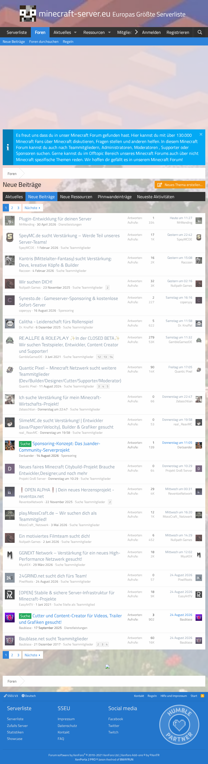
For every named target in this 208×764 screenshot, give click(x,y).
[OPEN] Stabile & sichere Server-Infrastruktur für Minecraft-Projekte (67, 596)
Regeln (68, 41)
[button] (75, 32)
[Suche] (199, 32)
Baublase (25, 627)
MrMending (26, 224)
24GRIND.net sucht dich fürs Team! (53, 575)
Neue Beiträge (14, 41)
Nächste (31, 207)
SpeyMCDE (26, 247)
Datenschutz (67, 725)
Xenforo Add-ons (140, 755)
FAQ (61, 738)
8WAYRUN (126, 759)
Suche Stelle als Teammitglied (74, 604)
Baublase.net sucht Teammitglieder (53, 638)
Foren (40, 32)
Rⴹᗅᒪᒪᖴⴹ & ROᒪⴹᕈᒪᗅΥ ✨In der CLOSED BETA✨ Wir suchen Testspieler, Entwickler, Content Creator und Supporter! (69, 345)
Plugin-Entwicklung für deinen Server (55, 218)
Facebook (115, 718)
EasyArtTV (26, 604)
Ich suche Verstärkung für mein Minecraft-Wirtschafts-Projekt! (60, 400)
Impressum (66, 718)
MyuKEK (25, 564)
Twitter (113, 725)
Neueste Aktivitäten (155, 196)
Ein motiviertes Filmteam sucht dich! (54, 536)
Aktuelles (62, 32)
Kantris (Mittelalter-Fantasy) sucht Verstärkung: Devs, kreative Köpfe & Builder (65, 262)
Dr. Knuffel (26, 327)
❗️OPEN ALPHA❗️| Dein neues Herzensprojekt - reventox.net (66, 493)
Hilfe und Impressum (174, 695)
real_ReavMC (28, 432)
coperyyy (25, 310)
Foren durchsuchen (43, 41)
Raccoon (24, 270)
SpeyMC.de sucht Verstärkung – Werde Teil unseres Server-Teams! (69, 239)
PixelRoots (26, 581)
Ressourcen (94, 32)
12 (99, 357)
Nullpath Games (30, 287)
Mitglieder (126, 32)
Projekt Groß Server (32, 478)
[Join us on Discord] (107, 667)
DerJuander (26, 455)
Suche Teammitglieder (76, 247)
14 (111, 357)
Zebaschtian (27, 409)
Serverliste (17, 32)
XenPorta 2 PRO (85, 759)
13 (105, 357)
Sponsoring (66, 310)
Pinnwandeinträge (115, 196)
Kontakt (139, 695)
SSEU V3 (12, 695)
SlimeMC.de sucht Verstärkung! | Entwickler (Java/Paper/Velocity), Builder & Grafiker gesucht (66, 423)
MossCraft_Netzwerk (33, 524)
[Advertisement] (104, 89)
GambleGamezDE (31, 356)
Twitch (113, 732)
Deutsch (30, 695)
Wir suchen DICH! (35, 281)
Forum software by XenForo (83, 755)
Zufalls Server (17, 725)
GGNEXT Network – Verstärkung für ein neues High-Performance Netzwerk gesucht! (69, 556)
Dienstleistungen (70, 224)
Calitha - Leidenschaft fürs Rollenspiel (56, 321)
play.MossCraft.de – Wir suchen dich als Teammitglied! (58, 516)
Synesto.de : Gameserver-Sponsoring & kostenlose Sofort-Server (68, 301)
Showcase (14, 738)
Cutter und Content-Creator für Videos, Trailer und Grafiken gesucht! (70, 619)
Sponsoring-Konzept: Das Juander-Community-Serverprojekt (59, 446)
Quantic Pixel (28, 386)
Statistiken (15, 732)
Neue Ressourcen (76, 196)
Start (194, 695)
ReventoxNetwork (31, 501)
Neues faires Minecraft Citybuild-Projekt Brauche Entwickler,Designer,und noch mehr (67, 470)
